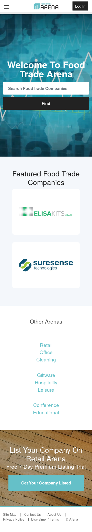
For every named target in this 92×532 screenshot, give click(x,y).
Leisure (46, 389)
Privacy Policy (14, 519)
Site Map (9, 514)
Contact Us (32, 514)
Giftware (46, 374)
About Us (54, 514)
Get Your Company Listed (46, 483)
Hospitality (46, 382)
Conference (46, 404)
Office (46, 351)
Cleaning (46, 359)
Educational (46, 412)
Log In (80, 6)
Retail (46, 344)
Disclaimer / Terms (45, 519)
